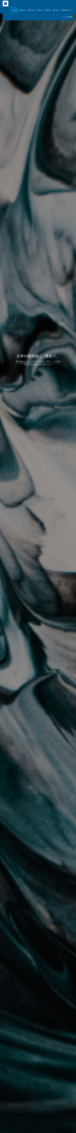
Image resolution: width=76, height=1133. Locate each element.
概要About (22, 10)
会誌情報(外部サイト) (66, 10)
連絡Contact (55, 10)
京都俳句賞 (47, 10)
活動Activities (31, 10)
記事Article (39, 10)
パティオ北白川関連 (67, 17)
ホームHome (14, 10)
